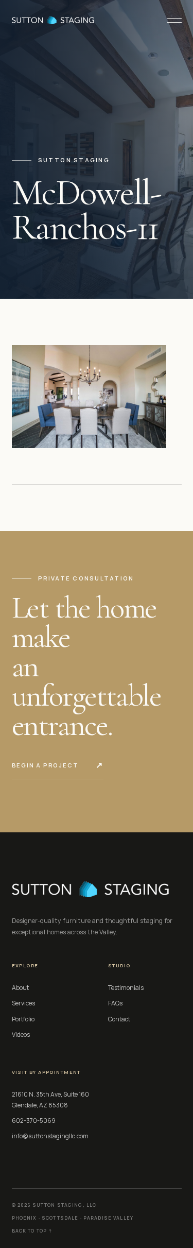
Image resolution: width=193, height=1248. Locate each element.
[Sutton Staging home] (53, 20)
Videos (21, 1034)
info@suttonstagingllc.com (50, 1136)
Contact (119, 1019)
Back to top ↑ (32, 1231)
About (20, 987)
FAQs (115, 1003)
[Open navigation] (170, 20)
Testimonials (126, 987)
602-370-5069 (34, 1120)
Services (23, 1003)
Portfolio (23, 1019)
